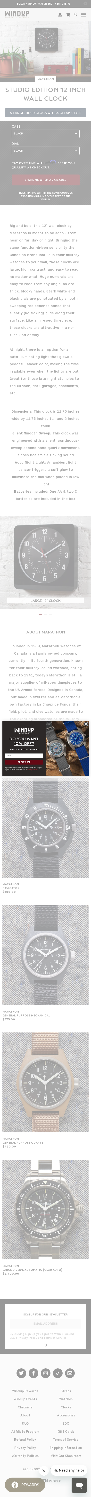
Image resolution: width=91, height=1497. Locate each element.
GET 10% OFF (24, 762)
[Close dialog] (86, 724)
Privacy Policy (32, 769)
